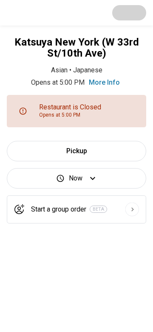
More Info (104, 82)
